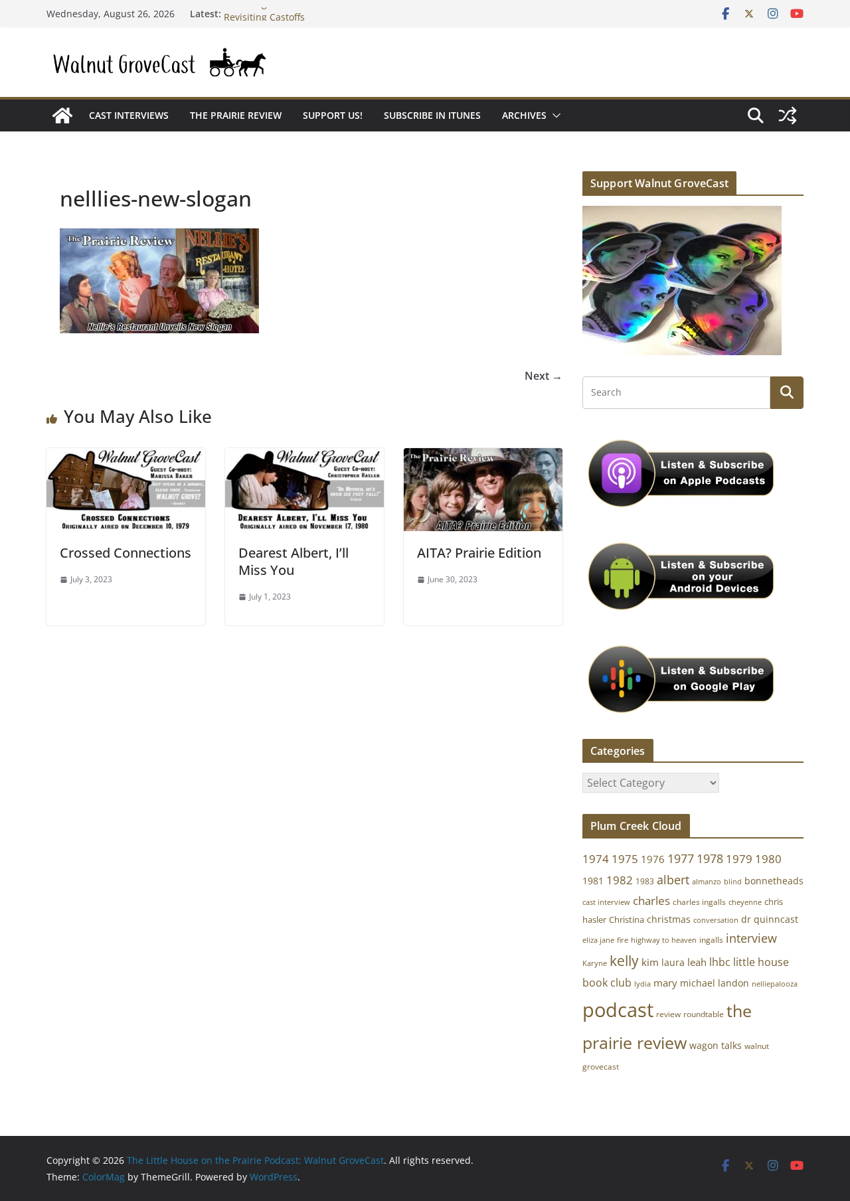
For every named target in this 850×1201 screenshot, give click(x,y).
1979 (739, 858)
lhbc (719, 962)
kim (650, 962)
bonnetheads (774, 880)
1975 (625, 858)
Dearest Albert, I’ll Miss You (293, 561)
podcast (617, 1010)
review (668, 1014)
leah (697, 962)
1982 (619, 880)
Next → (543, 375)
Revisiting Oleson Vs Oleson (285, 13)
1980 (768, 858)
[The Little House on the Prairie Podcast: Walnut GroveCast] (62, 115)
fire (622, 940)
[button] (554, 115)
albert (673, 880)
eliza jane (598, 940)
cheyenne (745, 902)
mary (665, 982)
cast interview (606, 902)
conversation (715, 920)
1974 (595, 858)
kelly (624, 960)
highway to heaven (664, 940)
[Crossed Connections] (125, 457)
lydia (642, 984)
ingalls (711, 939)
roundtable (703, 1014)
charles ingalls (699, 902)
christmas (669, 919)
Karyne (594, 963)
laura (673, 962)
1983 (645, 881)
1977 (680, 858)
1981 (593, 880)
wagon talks (715, 1045)
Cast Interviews (129, 115)
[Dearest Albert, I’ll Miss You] (304, 457)
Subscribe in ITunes (432, 115)
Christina (626, 919)
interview (751, 938)
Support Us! (333, 115)
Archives (524, 115)
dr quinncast (769, 919)
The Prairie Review (236, 115)
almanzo (706, 881)
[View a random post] (788, 115)
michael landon (714, 983)
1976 (653, 859)
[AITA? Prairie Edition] (483, 457)
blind (733, 881)
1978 (710, 858)
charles (651, 900)
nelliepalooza (775, 984)
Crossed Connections (125, 553)
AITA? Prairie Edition (479, 553)
